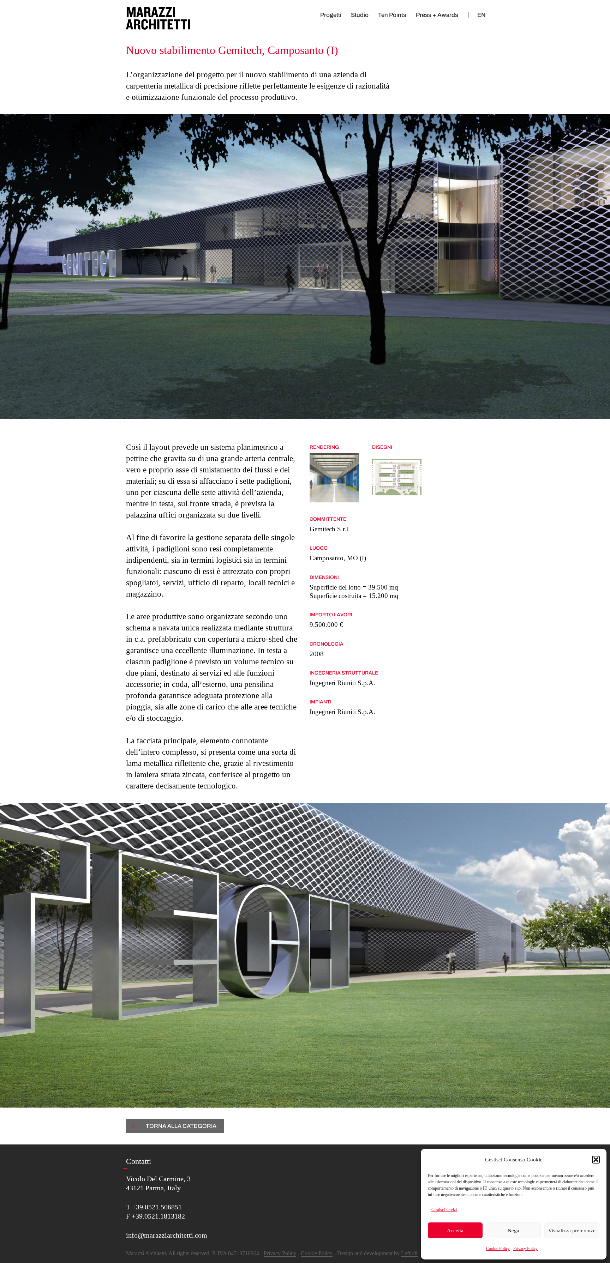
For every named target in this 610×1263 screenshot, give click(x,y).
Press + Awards (437, 15)
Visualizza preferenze (572, 1230)
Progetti (330, 15)
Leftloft (409, 1253)
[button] (595, 1159)
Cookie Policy (498, 1248)
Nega (513, 1230)
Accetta (455, 1230)
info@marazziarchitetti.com (166, 1235)
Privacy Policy (525, 1248)
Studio (360, 15)
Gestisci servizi (444, 1209)
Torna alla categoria (181, 1126)
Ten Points (392, 15)
